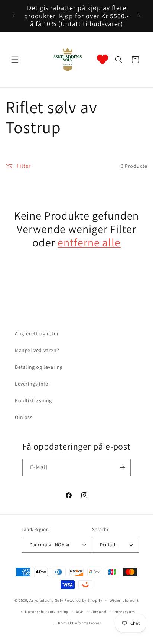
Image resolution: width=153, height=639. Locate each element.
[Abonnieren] (122, 467)
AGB (80, 611)
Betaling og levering (39, 367)
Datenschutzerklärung (47, 611)
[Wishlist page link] (102, 59)
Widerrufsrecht (124, 600)
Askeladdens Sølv (46, 600)
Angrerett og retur (37, 333)
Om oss (24, 417)
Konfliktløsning (33, 400)
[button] (15, 59)
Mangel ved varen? (37, 350)
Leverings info (31, 383)
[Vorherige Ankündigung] (14, 15)
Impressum (124, 611)
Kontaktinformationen (80, 623)
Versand (99, 611)
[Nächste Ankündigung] (139, 15)
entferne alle (89, 242)
